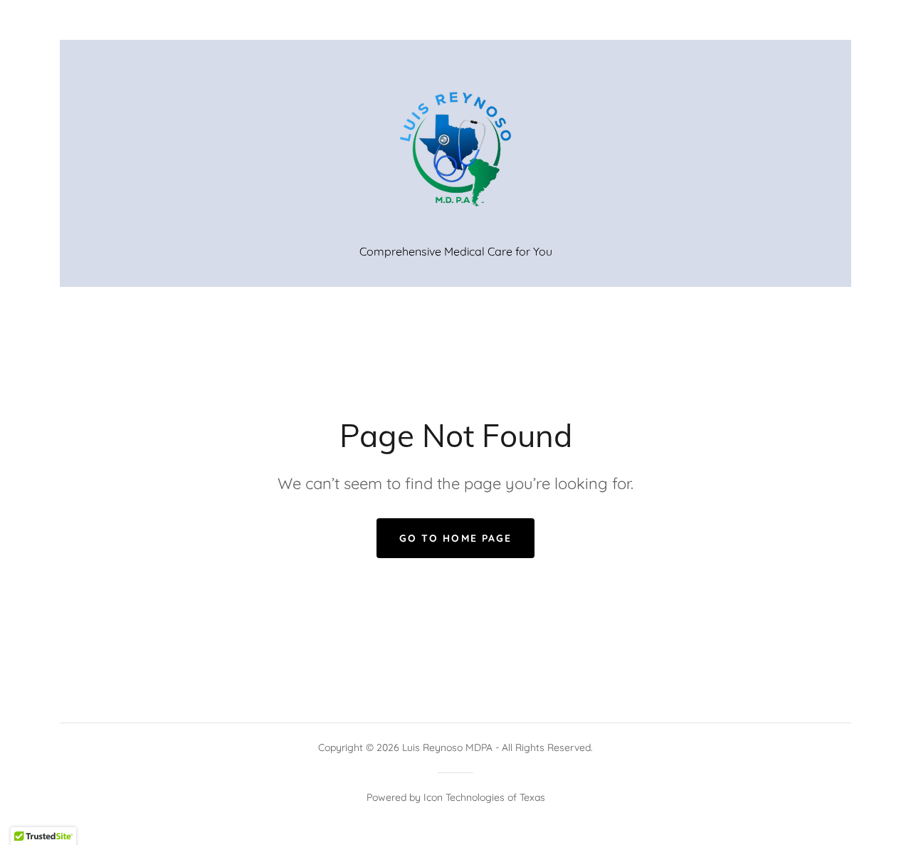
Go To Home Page (455, 538)
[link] (456, 149)
